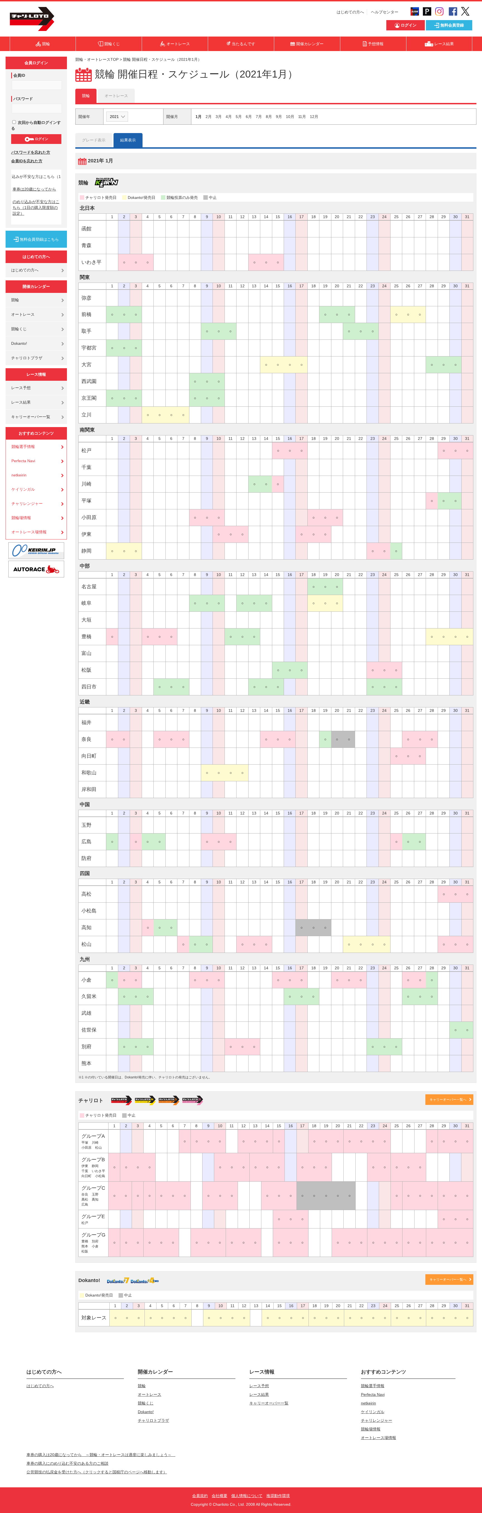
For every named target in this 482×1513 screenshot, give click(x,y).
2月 (209, 116)
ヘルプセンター (384, 12)
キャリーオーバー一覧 (30, 417)
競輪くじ (19, 329)
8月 (269, 116)
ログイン (41, 139)
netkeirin (18, 475)
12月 (314, 116)
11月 (302, 116)
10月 (290, 116)
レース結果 (21, 402)
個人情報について (246, 1495)
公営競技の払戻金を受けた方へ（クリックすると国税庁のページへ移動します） (96, 1472)
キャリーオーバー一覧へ (448, 1100)
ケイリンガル (23, 489)
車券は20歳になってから (34, 189)
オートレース (23, 314)
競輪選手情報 (23, 446)
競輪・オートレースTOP (97, 59)
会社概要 (219, 1495)
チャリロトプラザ (26, 358)
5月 (239, 116)
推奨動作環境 (278, 1495)
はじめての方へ (350, 12)
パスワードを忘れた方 (30, 152)
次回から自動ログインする (36, 125)
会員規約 (200, 1495)
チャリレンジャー (27, 503)
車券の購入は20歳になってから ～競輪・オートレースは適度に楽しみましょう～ (100, 1454)
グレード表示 (93, 140)
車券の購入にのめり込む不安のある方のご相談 (67, 1463)
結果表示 (128, 140)
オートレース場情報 (29, 532)
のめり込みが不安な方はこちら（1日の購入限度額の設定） (36, 207)
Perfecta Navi (23, 461)
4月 (229, 116)
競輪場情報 (21, 517)
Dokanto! (19, 343)
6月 (249, 116)
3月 (219, 116)
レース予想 (21, 388)
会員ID (19, 75)
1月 (199, 116)
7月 (259, 116)
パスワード (23, 99)
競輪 (15, 300)
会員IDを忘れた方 (26, 161)
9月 (279, 116)
